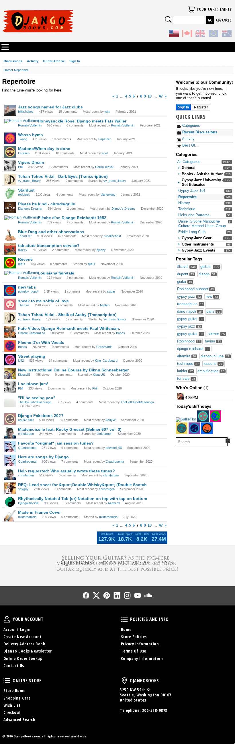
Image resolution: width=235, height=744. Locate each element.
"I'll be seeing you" (36, 398)
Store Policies (134, 636)
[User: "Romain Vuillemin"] (21, 121)
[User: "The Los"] (10, 304)
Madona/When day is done (44, 148)
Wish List (12, 705)
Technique (186, 209)
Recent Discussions (199, 132)
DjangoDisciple (28, 503)
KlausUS (24, 374)
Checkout (12, 712)
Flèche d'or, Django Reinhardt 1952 (72, 217)
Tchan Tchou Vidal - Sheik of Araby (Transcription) (67, 314)
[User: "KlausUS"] (10, 373)
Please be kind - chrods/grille (46, 204)
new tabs (27, 287)
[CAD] (187, 34)
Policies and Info (124, 619)
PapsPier (104, 139)
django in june (215, 356)
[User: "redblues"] (10, 193)
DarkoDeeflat (104, 167)
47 (161, 96)
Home (126, 629)
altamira (186, 356)
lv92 (21, 360)
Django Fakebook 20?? (41, 415)
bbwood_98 (114, 447)
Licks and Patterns (193, 215)
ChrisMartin (104, 346)
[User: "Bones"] (10, 346)
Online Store (6, 680)
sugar (111, 291)
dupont (185, 274)
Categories (190, 125)
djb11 (21, 264)
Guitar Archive (54, 61)
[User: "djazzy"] (10, 249)
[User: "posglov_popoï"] (10, 290)
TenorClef (25, 236)
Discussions (13, 61)
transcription (190, 304)
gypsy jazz (189, 296)
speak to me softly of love (43, 301)
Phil (20, 167)
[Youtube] (137, 595)
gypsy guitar (190, 319)
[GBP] (200, 34)
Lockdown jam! (33, 383)
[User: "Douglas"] (203, 416)
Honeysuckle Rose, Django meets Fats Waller (82, 121)
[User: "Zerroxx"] (194, 428)
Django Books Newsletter (27, 651)
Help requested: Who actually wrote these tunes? (66, 471)
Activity (32, 61)
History (184, 203)
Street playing (31, 356)
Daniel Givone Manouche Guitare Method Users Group (202, 223)
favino (213, 341)
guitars (209, 266)
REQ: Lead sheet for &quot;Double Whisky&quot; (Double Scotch (82, 484)
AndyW (110, 420)
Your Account (6, 619)
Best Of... (190, 145)
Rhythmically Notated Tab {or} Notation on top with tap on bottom (82, 498)
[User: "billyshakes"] (10, 110)
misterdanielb (27, 517)
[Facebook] (86, 595)
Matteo (104, 305)
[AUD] (227, 34)
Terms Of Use (133, 651)
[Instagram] (127, 595)
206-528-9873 (154, 710)
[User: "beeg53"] (207, 428)
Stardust (26, 190)
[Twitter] (96, 595)
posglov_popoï (28, 291)
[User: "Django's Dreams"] (10, 207)
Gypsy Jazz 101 (191, 190)
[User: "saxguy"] (10, 488)
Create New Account (22, 636)
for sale (186, 378)
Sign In (74, 61)
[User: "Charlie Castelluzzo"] (10, 332)
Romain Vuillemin (30, 125)
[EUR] (213, 34)
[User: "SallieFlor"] (186, 419)
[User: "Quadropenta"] (10, 446)
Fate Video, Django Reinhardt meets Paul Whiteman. (69, 328)
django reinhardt (193, 348)
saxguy (23, 489)
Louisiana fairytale (56, 273)
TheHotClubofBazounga (34, 402)
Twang (22, 139)
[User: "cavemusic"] (180, 396)
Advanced (224, 20)
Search (168, 19)
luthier (185, 371)
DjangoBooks (124, 680)
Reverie (25, 259)
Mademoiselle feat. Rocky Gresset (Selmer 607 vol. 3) (70, 429)
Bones (120, 333)
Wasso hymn (30, 135)
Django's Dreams (30, 208)
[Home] (59, 21)
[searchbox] (202, 441)
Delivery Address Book (24, 643)
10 (150, 96)
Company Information (142, 658)
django (207, 274)
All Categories (188, 161)
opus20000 (26, 420)
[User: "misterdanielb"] (10, 515)
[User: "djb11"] (10, 262)
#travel (186, 266)
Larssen (24, 153)
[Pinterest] (106, 595)
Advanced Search (19, 719)
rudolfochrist (112, 236)
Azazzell (114, 503)
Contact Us (13, 665)
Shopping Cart (16, 698)
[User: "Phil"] (10, 166)
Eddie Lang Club (191, 232)
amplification (210, 371)
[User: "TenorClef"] (10, 235)
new (211, 296)
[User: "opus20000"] (10, 419)
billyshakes (26, 111)
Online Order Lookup (22, 658)
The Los (24, 305)
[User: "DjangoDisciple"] (10, 502)
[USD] (174, 34)
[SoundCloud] (147, 595)
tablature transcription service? (49, 245)
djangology (108, 194)
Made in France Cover (39, 512)
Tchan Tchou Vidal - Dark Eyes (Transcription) (63, 176)
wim (107, 111)
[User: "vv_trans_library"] (10, 180)
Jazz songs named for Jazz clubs (50, 107)
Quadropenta (27, 447)
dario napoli (189, 311)
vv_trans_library (29, 180)
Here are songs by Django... (45, 457)
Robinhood (188, 341)
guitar (184, 281)
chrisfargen (26, 433)
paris (213, 311)
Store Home (14, 690)
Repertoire (187, 197)
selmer (216, 334)
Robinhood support (195, 289)
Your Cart (191, 9)
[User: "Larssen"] (10, 152)
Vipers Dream (31, 162)
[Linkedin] (117, 595)
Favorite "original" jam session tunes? (56, 443)
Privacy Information (140, 643)
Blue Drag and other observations (51, 231)
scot (105, 153)
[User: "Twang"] (10, 138)
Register (201, 107)
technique (188, 363)
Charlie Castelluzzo (31, 333)
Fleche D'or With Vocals (41, 342)
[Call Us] (117, 562)
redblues (24, 194)
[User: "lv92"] (10, 359)
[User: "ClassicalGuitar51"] (181, 428)
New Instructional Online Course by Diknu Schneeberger (73, 370)
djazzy (22, 250)
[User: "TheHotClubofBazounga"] (10, 401)
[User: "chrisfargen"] (10, 433)
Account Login (17, 629)
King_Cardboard (106, 360)
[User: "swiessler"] (215, 416)
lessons (212, 363)
